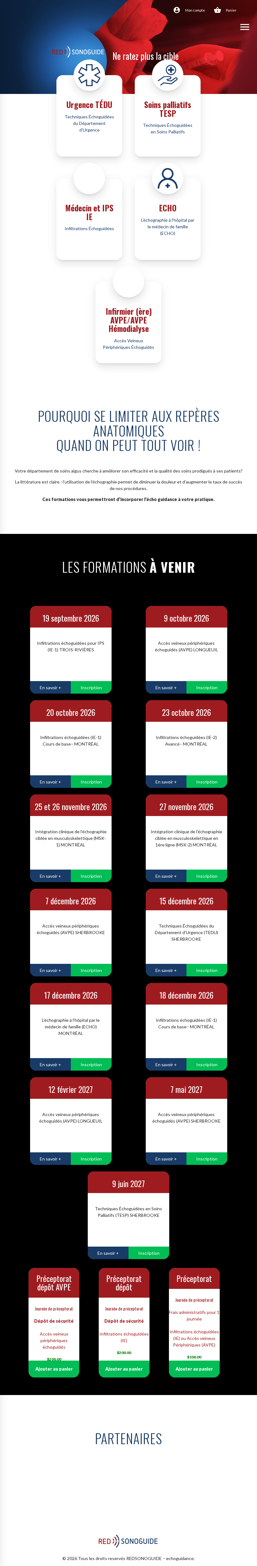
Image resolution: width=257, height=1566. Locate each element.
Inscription (91, 687)
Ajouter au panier (54, 1369)
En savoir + (50, 687)
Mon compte (195, 10)
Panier (231, 10)
